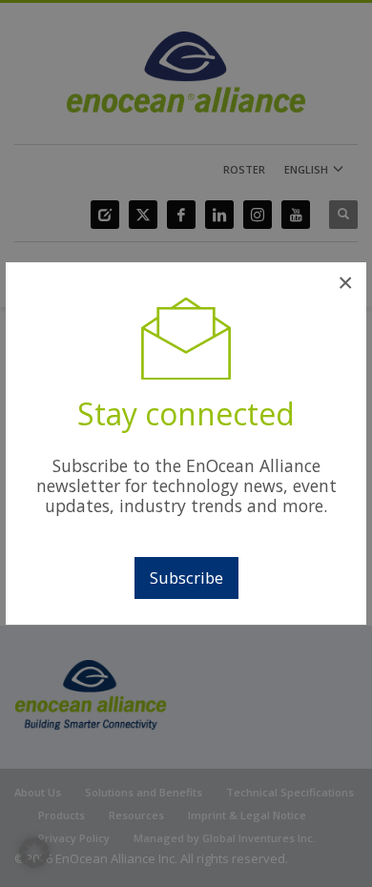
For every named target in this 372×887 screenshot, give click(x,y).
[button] (34, 852)
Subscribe (186, 577)
